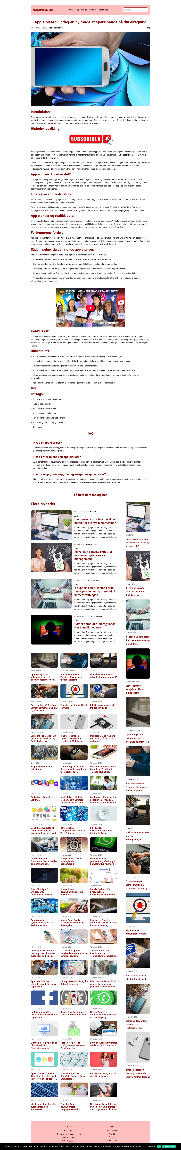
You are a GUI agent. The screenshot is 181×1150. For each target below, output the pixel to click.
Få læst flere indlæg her (90, 495)
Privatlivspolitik (169, 1146)
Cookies (92, 10)
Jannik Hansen (90, 512)
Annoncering (73, 10)
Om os (84, 10)
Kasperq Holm (91, 544)
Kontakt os (103, 10)
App (148, 28)
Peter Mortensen (56, 28)
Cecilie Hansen (93, 580)
